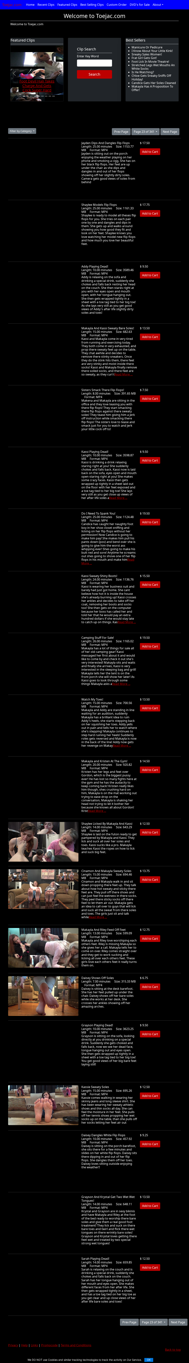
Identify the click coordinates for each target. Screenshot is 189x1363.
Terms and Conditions (76, 1345)
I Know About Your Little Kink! (152, 51)
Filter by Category (21, 131)
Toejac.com (12, 4)
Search (94, 74)
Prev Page (121, 132)
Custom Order (117, 5)
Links (34, 1345)
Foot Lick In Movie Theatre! (150, 62)
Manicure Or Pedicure (147, 47)
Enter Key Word (88, 56)
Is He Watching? (143, 72)
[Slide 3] (27, 96)
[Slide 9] (50, 96)
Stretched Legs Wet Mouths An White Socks (153, 67)
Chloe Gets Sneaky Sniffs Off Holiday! (151, 77)
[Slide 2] (24, 96)
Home (30, 5)
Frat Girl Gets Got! (144, 58)
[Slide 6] (38, 96)
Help (24, 1345)
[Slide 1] (20, 96)
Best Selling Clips (92, 5)
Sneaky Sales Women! (147, 54)
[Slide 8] (46, 96)
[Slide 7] (42, 96)
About (157, 5)
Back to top (173, 1350)
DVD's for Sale (140, 5)
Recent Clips (45, 5)
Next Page (170, 132)
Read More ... (123, 374)
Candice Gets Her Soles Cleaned (154, 83)
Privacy (13, 1345)
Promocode (49, 1345)
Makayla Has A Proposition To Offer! (152, 88)
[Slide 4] (31, 96)
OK (149, 1359)
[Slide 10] (53, 96)
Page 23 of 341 (144, 132)
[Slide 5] (35, 96)
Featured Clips (67, 5)
